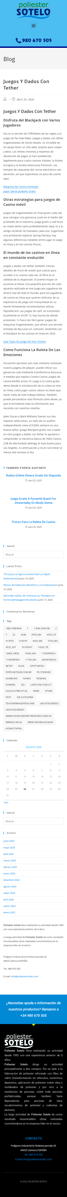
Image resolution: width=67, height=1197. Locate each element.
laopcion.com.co (40, 684)
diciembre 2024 (11, 879)
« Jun (5, 802)
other (48, 690)
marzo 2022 (9, 906)
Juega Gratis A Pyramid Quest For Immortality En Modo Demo (33, 501)
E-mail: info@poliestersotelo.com (33, 1159)
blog (21, 665)
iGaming (11, 684)
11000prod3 (48, 653)
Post (8, 697)
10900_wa (30, 653)
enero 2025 (9, 873)
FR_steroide (44, 672)
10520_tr (43, 647)
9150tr (10, 640)
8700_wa (36, 634)
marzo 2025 (9, 860)
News (36, 690)
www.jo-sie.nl (14, 722)
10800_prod (12, 653)
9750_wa (53, 640)
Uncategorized (15, 709)
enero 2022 (9, 912)
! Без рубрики (13, 628)
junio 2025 (8, 841)
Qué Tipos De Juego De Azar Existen (24, 341)
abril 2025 (8, 854)
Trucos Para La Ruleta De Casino (33, 522)
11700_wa (30, 659)
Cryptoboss (37, 665)
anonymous (49, 659)
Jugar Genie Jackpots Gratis (19, 191)
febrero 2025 (10, 867)
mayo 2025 (9, 847)
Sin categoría (25, 697)
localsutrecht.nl (17, 690)
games (27, 678)
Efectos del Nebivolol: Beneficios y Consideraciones (30, 585)
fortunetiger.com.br (18, 672)
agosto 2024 (9, 886)
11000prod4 (13, 659)
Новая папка (14, 728)
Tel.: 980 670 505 (33, 1154)
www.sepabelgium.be (40, 722)
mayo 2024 (9, 893)
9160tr (23, 640)
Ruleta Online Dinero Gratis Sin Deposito (33, 475)
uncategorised (49, 703)
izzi (23, 684)
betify (9, 665)
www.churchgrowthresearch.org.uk (28, 715)
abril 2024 (8, 899)
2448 (23, 634)
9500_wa (38, 640)
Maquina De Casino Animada (20, 186)
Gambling (12, 678)
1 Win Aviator (42, 628)
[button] (33, 25)
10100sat (27, 647)
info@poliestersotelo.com (24, 976)
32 (14, 634)
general (41, 678)
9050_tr (51, 634)
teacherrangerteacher (20, 703)
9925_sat (11, 647)
